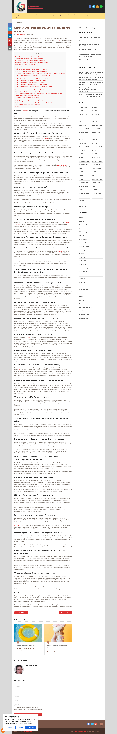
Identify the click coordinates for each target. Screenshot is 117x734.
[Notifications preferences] (3, 730)
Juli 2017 (81, 175)
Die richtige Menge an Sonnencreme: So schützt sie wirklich (90, 55)
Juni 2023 (95, 150)
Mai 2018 (95, 172)
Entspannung (42, 14)
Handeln (81, 253)
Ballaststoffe (57, 40)
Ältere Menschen (19, 525)
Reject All (21, 727)
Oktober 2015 (96, 193)
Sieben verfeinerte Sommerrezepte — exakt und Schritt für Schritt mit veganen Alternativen (40, 73)
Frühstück (27, 337)
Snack (60, 251)
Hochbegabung (20, 16)
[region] (20, 722)
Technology (82, 88)
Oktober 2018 (96, 168)
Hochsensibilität (34, 16)
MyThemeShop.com (80, 731)
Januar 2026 (95, 114)
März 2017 (82, 179)
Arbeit (81, 217)
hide (43, 53)
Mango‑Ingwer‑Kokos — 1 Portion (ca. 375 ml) (31, 82)
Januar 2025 (82, 125)
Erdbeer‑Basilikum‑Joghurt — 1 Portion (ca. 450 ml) (32, 77)
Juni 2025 (81, 121)
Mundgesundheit (84, 289)
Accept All (31, 727)
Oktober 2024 (96, 129)
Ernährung (52, 14)
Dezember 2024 (97, 125)
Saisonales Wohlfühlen (86, 307)
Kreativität (54, 16)
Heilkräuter (82, 264)
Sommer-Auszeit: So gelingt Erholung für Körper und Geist (26, 649)
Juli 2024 (81, 136)
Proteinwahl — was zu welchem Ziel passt (27, 95)
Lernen (81, 286)
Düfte (80, 228)
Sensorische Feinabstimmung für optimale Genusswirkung (31, 69)
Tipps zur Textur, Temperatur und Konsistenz (27, 68)
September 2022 (97, 161)
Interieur (44, 16)
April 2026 (95, 111)
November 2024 (84, 129)
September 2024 (84, 132)
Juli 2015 (81, 201)
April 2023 (95, 154)
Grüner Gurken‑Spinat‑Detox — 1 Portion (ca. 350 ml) (32, 79)
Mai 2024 (81, 139)
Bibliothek (31, 14)
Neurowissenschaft (85, 293)
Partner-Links (83, 207)
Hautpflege (73, 14)
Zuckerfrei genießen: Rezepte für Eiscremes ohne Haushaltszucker (57, 651)
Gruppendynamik (84, 246)
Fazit (17, 106)
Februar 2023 (96, 157)
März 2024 (95, 139)
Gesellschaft (63, 14)
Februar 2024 (83, 143)
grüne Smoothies (62, 165)
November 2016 (84, 183)
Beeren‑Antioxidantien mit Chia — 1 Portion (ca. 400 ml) (33, 84)
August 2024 (96, 132)
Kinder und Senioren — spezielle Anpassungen (28, 99)
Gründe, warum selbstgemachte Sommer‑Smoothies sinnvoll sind (33, 57)
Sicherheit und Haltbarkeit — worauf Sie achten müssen (30, 91)
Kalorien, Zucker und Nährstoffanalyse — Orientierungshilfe (31, 71)
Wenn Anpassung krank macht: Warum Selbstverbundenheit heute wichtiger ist (90, 39)
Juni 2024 (95, 136)
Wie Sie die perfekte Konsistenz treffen (26, 88)
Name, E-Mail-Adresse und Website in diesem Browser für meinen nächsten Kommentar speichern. (28, 709)
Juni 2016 (95, 190)
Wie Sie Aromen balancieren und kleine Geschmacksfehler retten (33, 90)
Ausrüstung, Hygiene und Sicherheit (25, 64)
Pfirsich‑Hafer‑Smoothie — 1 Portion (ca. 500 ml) (31, 80)
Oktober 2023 (83, 150)
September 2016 (84, 186)
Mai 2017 (95, 175)
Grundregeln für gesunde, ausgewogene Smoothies (29, 58)
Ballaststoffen (45, 138)
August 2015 (96, 197)
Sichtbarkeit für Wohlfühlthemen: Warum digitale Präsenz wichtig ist (89, 45)
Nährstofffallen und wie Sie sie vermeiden (27, 97)
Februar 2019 (96, 165)
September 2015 (84, 197)
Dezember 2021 (84, 165)
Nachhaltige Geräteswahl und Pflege (25, 66)
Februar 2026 (83, 114)
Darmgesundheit (84, 225)
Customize (10, 727)
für (48, 46)
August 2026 (83, 107)
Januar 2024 (95, 143)
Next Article (65, 612)
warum (25, 110)
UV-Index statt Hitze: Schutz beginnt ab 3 (90, 60)
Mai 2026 (81, 111)
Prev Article (21, 612)
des (63, 138)
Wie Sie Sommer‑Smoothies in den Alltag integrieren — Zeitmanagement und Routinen (38, 93)
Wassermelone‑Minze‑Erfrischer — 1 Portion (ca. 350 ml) (33, 75)
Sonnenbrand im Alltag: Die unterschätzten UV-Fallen (87, 50)
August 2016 (96, 186)
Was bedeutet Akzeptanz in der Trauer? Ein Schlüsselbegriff (91, 73)
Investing (81, 95)
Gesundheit (82, 243)
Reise (80, 304)
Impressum (71, 16)
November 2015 (84, 193)
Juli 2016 (81, 190)
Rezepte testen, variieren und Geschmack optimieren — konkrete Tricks (34, 102)
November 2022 (84, 161)
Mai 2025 (95, 121)
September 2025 (97, 118)
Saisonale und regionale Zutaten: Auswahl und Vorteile (30, 60)
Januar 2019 (82, 168)
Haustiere (82, 257)
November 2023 (97, 147)
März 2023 (82, 157)
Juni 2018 (81, 172)
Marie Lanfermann (20, 34)
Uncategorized (83, 318)
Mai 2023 (81, 154)
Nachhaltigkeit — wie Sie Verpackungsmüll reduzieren (30, 101)
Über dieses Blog (19, 14)
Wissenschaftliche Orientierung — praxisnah (27, 104)
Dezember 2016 (97, 179)
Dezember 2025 (84, 118)
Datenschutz (20, 18)
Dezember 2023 (84, 147)
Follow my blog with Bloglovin (88, 28)
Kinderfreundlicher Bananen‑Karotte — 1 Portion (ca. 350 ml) (34, 86)
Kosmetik (82, 279)
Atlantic (81, 72)
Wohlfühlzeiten (28, 731)
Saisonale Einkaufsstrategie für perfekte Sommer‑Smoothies (32, 62)
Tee (19, 369)
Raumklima (82, 300)
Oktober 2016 (96, 183)
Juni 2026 (95, 107)
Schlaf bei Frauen (84, 311)
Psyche (62, 16)
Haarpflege (82, 250)
